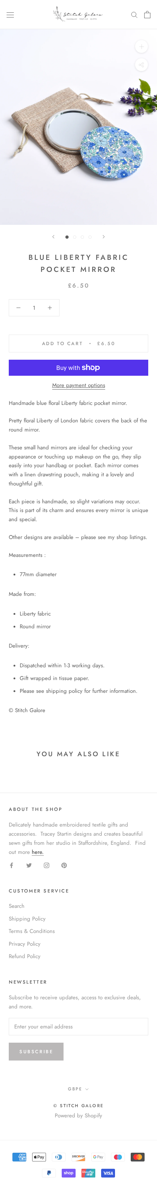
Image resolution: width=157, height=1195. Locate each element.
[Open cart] (147, 14)
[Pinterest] (64, 865)
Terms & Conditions (32, 931)
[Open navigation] (10, 14)
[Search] (134, 14)
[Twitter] (29, 865)
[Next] (104, 236)
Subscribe (36, 1051)
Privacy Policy (25, 944)
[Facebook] (11, 865)
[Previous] (53, 236)
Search (16, 906)
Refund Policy (25, 956)
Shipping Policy (27, 919)
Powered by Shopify (78, 1116)
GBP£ (75, 1089)
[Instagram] (46, 865)
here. (38, 852)
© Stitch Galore (78, 1105)
